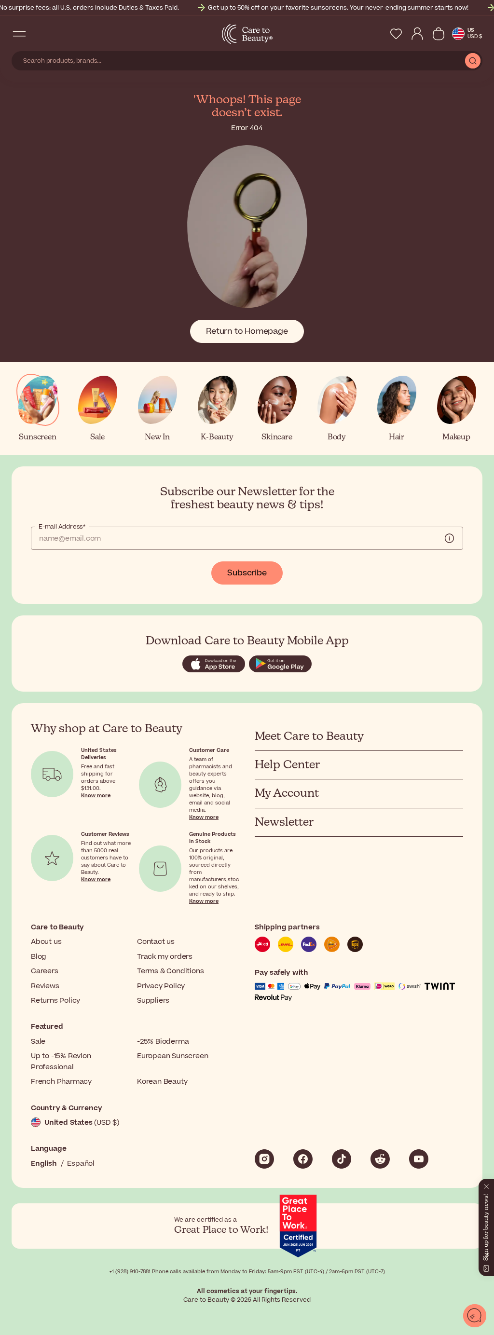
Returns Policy (55, 1000)
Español (81, 1163)
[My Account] (417, 33)
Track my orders (164, 957)
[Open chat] (474, 1315)
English (44, 1163)
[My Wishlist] (396, 33)
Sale (38, 1041)
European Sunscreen (172, 1056)
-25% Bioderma (163, 1041)
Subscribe (246, 573)
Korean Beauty (162, 1081)
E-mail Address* (62, 527)
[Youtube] (418, 1159)
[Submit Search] (472, 60)
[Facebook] (303, 1159)
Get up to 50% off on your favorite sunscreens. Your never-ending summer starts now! (338, 7)
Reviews (45, 986)
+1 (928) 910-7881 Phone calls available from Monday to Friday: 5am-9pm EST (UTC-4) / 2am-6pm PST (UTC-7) (247, 1271)
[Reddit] (380, 1159)
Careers (44, 971)
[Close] (486, 1184)
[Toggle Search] (38, 34)
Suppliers (153, 1000)
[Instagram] (264, 1159)
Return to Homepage (247, 331)
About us (46, 942)
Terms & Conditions (170, 971)
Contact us (156, 942)
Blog (38, 957)
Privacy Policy (161, 986)
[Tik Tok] (341, 1159)
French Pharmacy (61, 1081)
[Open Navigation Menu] (19, 33)
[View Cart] (438, 33)
